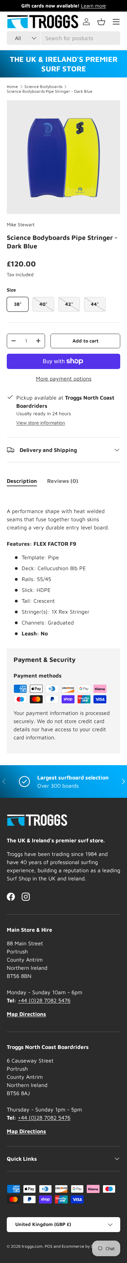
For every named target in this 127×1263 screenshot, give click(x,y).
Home (12, 87)
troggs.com (32, 1246)
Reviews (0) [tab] (62, 481)
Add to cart (85, 341)
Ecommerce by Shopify (83, 1246)
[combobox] (63, 38)
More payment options (63, 378)
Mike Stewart (21, 224)
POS (48, 1246)
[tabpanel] (63, 565)
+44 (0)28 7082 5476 (44, 1000)
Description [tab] (22, 481)
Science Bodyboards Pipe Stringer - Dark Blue (49, 91)
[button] (101, 21)
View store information (40, 422)
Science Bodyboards (43, 87)
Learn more (93, 5)
